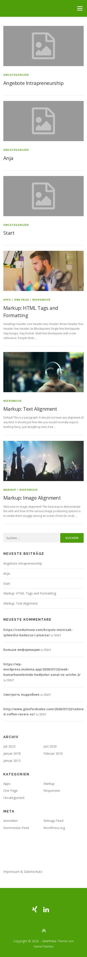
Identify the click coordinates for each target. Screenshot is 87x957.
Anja (8, 158)
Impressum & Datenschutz (22, 871)
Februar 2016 (53, 753)
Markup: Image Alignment (32, 497)
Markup (9, 489)
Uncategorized (16, 74)
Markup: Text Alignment (30, 408)
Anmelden (10, 821)
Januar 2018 (12, 753)
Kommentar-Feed (16, 828)
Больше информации (21, 649)
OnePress (49, 941)
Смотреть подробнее (21, 694)
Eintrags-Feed (53, 821)
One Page (21, 299)
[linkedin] (46, 909)
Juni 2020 (50, 746)
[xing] (34, 909)
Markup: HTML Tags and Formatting (29, 593)
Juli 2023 (9, 746)
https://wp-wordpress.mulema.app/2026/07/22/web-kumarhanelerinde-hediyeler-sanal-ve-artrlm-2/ (42, 669)
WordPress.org (54, 828)
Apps (7, 299)
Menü (79, 8)
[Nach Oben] (44, 931)
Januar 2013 (12, 760)
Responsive (41, 299)
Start (8, 232)
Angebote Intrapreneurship (33, 83)
